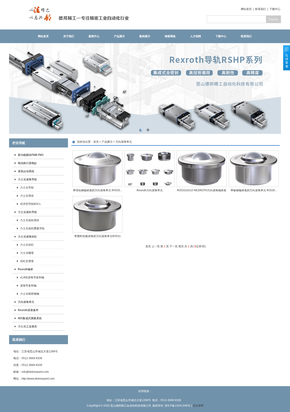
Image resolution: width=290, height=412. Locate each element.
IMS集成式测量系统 (30, 318)
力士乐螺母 (27, 253)
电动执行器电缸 (27, 163)
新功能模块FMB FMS (31, 155)
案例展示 (144, 36)
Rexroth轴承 (25, 269)
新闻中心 (94, 36)
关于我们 (68, 36)
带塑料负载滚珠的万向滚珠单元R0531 (97, 236)
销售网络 (170, 36)
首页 (96, 141)
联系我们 (260, 9)
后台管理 (198, 405)
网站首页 (246, 9)
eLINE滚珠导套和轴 (32, 277)
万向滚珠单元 (26, 302)
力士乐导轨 (27, 187)
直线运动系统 (26, 171)
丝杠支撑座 (27, 261)
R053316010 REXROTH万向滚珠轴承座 (201, 190)
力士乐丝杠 (27, 244)
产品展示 (119, 36)
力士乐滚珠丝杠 (27, 236)
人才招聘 (195, 36)
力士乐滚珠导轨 (27, 179)
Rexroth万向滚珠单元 (150, 190)
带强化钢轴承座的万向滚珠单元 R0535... (97, 190)
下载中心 (274, 9)
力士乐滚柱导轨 (27, 212)
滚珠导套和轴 (28, 285)
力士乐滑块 (27, 195)
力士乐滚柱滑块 (29, 220)
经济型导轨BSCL (30, 204)
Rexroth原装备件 (28, 310)
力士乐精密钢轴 (29, 293)
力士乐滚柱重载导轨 (32, 228)
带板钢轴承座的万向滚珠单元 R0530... (254, 190)
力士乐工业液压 (27, 326)
